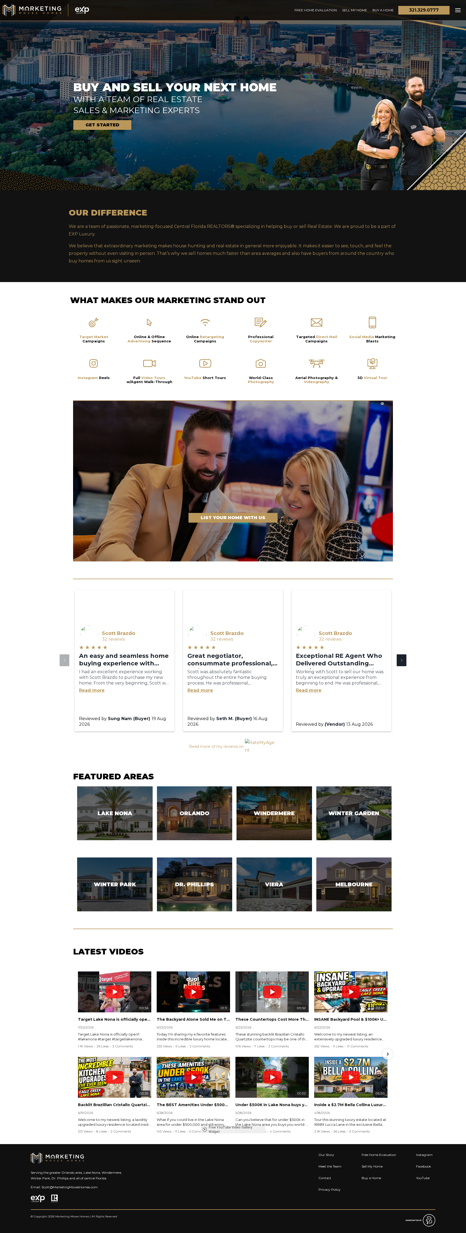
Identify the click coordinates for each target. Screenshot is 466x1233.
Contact (324, 1178)
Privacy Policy (329, 1189)
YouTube (423, 1178)
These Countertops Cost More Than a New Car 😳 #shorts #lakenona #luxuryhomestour (272, 1019)
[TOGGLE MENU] (458, 10)
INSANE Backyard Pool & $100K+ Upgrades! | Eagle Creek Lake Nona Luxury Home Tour (351, 1019)
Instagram (424, 1155)
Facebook (423, 1166)
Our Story (326, 1155)
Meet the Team (329, 1166)
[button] (401, 660)
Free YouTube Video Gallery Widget (230, 1129)
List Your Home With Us (233, 517)
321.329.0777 (424, 10)
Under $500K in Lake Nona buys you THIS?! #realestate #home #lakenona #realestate (272, 1104)
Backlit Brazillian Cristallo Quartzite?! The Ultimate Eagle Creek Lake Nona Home (114, 1104)
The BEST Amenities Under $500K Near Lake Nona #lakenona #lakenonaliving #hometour (193, 1104)
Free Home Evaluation (315, 10)
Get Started (102, 124)
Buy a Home (383, 10)
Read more (92, 690)
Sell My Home (354, 10)
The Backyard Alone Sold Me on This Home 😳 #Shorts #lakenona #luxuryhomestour (193, 1019)
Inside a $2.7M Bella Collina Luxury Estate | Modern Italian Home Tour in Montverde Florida (351, 1104)
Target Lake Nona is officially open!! (114, 1019)
